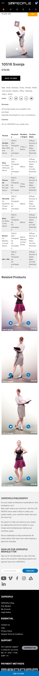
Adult (8, 88)
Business (15, 88)
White (10, 94)
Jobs (3, 628)
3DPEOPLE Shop (7, 603)
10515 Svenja (7, 433)
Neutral (15, 91)
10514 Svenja (7, 382)
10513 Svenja (7, 330)
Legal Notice (6, 612)
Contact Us (5, 625)
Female (28, 88)
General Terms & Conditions (12, 634)
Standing (28, 91)
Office (21, 91)
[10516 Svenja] (10, 98)
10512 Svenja (7, 485)
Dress (22, 88)
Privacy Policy (6, 631)
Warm (4, 94)
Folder (34, 88)
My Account (5, 609)
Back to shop (11, 78)
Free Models (6, 606)
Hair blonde (6, 91)
